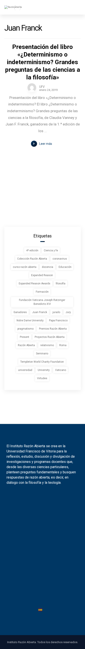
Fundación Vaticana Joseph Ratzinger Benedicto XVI (42, 302)
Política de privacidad (40, 591)
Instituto (40, 514)
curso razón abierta (24, 267)
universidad (25, 370)
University (44, 370)
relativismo (47, 345)
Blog (40, 522)
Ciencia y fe (51, 250)
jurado (56, 312)
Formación (42, 291)
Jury (68, 312)
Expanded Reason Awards (34, 283)
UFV (42, 86)
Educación (65, 267)
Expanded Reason (42, 275)
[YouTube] (45, 496)
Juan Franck (39, 312)
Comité (40, 572)
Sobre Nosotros (40, 548)
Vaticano (60, 370)
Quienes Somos (40, 556)
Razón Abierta (26, 345)
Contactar (40, 564)
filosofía (60, 283)
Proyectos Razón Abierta (50, 337)
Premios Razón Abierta (53, 328)
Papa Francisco (58, 320)
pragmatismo (25, 328)
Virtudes (42, 378)
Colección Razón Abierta (32, 258)
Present (24, 337)
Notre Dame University (30, 320)
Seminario (42, 353)
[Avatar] (31, 87)
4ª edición (32, 250)
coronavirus (60, 258)
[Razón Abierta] (17, 7)
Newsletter (40, 530)
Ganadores (20, 312)
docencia (47, 267)
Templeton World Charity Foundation (42, 361)
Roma (62, 345)
